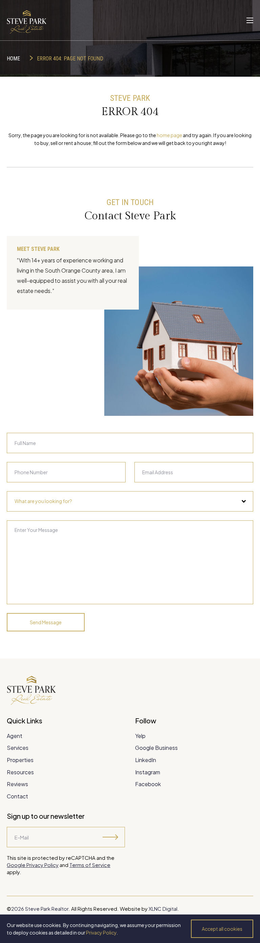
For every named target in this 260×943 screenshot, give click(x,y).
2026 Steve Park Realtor (39, 908)
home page (169, 135)
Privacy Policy (101, 932)
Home (13, 58)
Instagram (147, 772)
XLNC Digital (163, 908)
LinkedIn (145, 759)
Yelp (140, 735)
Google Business (156, 747)
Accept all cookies (222, 929)
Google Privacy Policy (33, 865)
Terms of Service (89, 865)
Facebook (148, 784)
